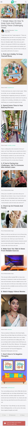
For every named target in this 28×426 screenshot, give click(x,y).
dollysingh (10, 329)
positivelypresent (11, 387)
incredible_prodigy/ (11, 145)
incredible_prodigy (23, 17)
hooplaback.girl (11, 87)
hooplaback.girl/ (6, 17)
